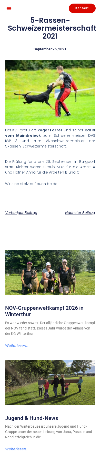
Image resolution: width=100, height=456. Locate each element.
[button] (9, 8)
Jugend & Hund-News (31, 418)
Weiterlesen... (16, 345)
